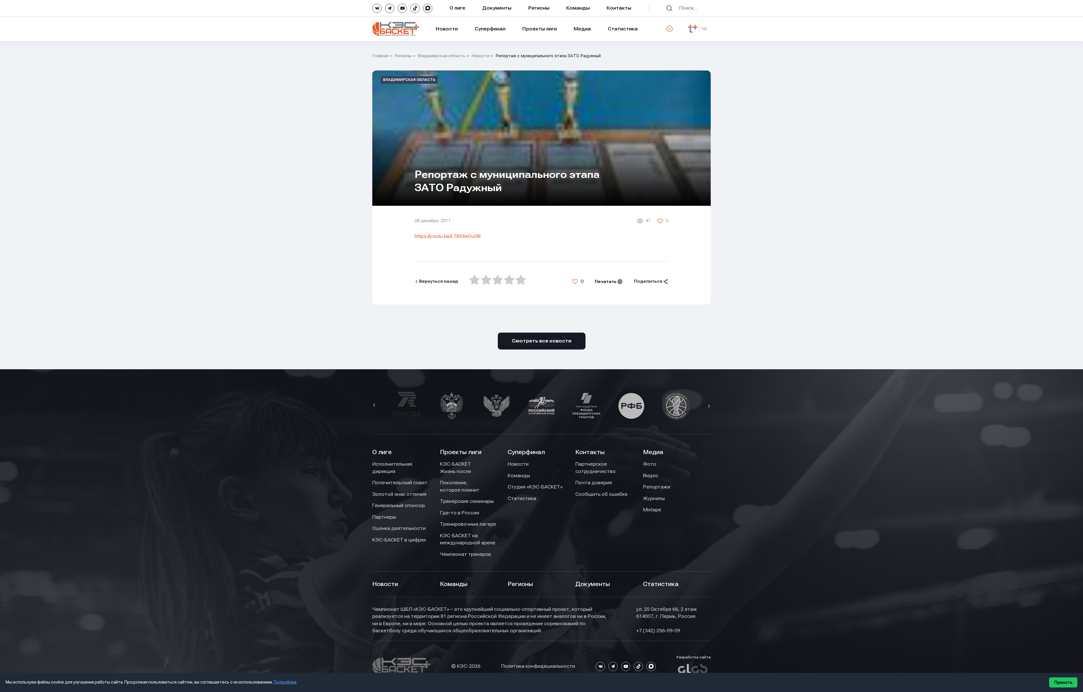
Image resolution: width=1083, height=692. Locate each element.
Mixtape (652, 509)
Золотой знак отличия (399, 494)
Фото (649, 464)
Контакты (619, 8)
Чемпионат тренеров (465, 554)
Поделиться (648, 281)
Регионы (538, 8)
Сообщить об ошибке (601, 494)
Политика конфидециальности (538, 666)
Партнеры (384, 517)
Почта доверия (593, 482)
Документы (496, 8)
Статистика (623, 29)
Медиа (582, 29)
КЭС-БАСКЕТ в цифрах (399, 540)
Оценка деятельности (399, 528)
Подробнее (285, 682)
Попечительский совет (400, 482)
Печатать (606, 281)
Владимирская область (441, 55)
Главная (380, 55)
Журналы (654, 498)
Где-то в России (459, 513)
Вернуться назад (438, 281)
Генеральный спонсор (398, 505)
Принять (1063, 682)
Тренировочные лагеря (468, 524)
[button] (374, 405)
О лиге (457, 8)
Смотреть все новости (541, 341)
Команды (578, 8)
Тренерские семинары (467, 501)
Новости (447, 29)
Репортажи (656, 487)
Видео (650, 475)
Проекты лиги (460, 452)
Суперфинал (490, 29)
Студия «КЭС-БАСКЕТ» (535, 487)
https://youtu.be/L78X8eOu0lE (448, 236)
